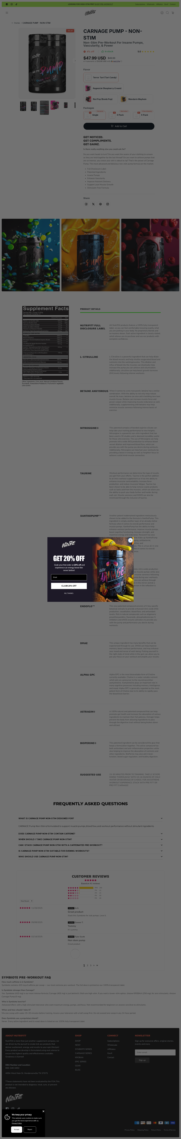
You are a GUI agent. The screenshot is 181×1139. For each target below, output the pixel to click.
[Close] (43, 1111)
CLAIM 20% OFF (69, 586)
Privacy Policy (17, 1123)
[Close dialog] (130, 540)
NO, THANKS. (69, 593)
